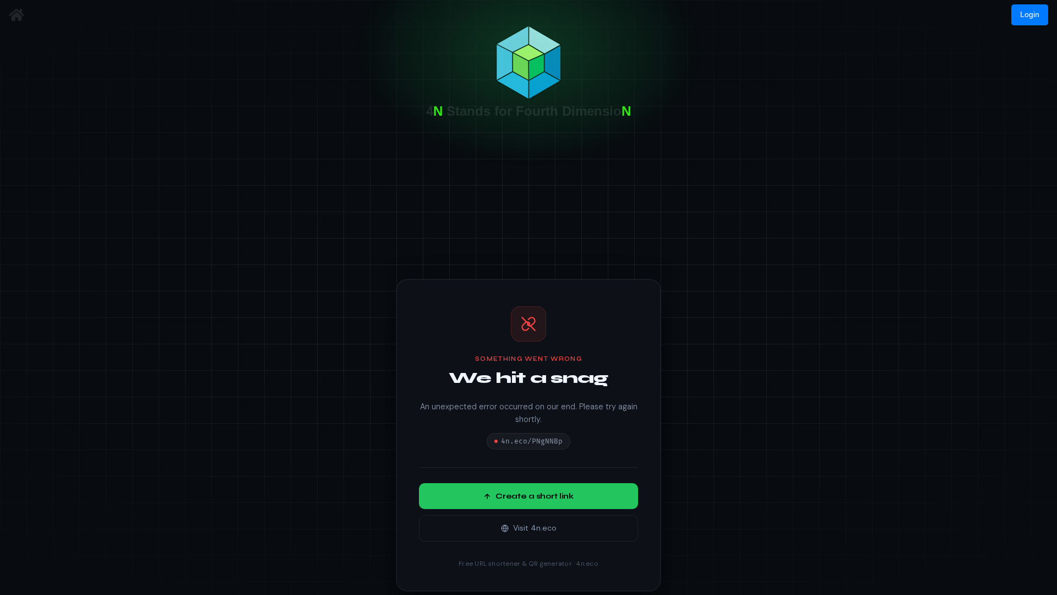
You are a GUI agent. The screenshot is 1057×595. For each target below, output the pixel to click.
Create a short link (534, 496)
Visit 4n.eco (535, 528)
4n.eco (587, 564)
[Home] (16, 15)
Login (1029, 14)
